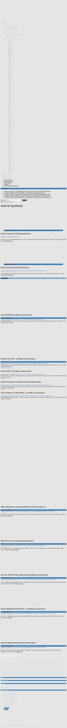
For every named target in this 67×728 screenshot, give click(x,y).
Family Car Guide (12, 31)
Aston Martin (13, 45)
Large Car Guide (11, 33)
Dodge (12, 66)
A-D (8, 40)
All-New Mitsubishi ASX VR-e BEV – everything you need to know (23, 609)
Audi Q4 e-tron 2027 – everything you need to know (18, 359)
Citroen (12, 63)
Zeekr (11, 171)
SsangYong (13, 159)
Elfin (11, 68)
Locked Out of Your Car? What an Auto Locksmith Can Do (21, 382)
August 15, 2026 (5, 511)
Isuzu (11, 98)
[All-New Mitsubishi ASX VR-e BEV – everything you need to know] (17, 605)
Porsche (12, 143)
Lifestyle (6, 175)
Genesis (12, 80)
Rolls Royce (13, 150)
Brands (6, 39)
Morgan (12, 132)
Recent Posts (4, 278)
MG (11, 128)
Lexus (12, 114)
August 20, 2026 (5, 395)
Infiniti (12, 97)
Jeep (11, 104)
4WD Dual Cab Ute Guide (11, 703)
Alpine (12, 43)
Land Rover (13, 113)
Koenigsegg (13, 110)
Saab (11, 153)
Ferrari (12, 71)
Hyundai (12, 94)
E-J (8, 67)
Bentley (12, 48)
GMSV (12, 83)
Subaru (12, 160)
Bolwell (12, 51)
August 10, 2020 (5, 270)
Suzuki (12, 162)
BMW (12, 49)
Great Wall (13, 85)
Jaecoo (12, 101)
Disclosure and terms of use (11, 185)
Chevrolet (13, 60)
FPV (11, 77)
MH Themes (33, 726)
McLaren (12, 125)
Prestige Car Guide (12, 36)
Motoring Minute (8, 172)
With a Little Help (5, 686)
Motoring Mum (8, 174)
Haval (12, 88)
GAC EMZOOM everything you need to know (16, 315)
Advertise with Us (8, 181)
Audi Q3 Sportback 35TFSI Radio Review (15, 267)
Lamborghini (13, 111)
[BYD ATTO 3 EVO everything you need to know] (17, 537)
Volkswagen (13, 166)
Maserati (12, 120)
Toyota (12, 165)
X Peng (12, 169)
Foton (11, 76)
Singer (12, 154)
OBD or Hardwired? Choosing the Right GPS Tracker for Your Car (23, 507)
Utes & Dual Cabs (12, 27)
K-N (8, 106)
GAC (11, 79)
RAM (11, 146)
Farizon (12, 70)
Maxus (12, 122)
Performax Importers (15, 138)
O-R (8, 135)
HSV (11, 91)
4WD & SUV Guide (12, 26)
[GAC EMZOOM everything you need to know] (31, 311)
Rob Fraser (12, 270)
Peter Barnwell (14, 236)
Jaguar (12, 103)
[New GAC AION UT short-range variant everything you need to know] (17, 571)
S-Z (8, 152)
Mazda (12, 123)
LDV (11, 116)
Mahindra (12, 119)
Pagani (12, 137)
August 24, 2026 (5, 319)
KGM (12, 107)
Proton (12, 144)
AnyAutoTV (7, 177)
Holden (12, 86)
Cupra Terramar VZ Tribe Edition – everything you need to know (23, 393)
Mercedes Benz (14, 126)
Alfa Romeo (13, 42)
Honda (12, 89)
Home (5, 20)
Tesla (11, 163)
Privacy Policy (7, 182)
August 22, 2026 (5, 363)
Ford (11, 74)
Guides (6, 24)
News (5, 23)
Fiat (11, 73)
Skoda (12, 156)
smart (11, 157)
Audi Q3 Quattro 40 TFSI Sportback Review (16, 233)
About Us (2, 677)
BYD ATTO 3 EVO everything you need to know (17, 541)
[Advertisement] (30, 14)
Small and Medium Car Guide (15, 34)
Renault (12, 149)
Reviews (6, 21)
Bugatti (12, 54)
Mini (11, 129)
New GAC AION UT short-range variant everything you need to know (24, 575)
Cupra (12, 64)
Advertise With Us (4, 680)
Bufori (12, 52)
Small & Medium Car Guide (11, 699)
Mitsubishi (13, 131)
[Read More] (9, 241)
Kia (11, 109)
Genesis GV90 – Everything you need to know (16, 371)
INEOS (12, 95)
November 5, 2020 (5, 236)
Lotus (11, 117)
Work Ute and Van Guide (13, 30)
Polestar (12, 141)
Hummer (12, 92)
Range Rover (13, 147)
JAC (11, 100)
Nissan (12, 134)
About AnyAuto (8, 179)
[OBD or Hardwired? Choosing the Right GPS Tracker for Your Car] (31, 503)
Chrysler (12, 61)
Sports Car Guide (11, 37)
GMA (12, 82)
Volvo (12, 168)
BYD (11, 55)
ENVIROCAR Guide (13, 28)
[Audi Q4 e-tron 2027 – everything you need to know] (31, 355)
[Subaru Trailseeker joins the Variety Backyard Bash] (17, 639)
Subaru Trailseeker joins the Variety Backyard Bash (18, 643)
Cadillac (12, 57)
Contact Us (7, 184)
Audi (11, 46)
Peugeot (12, 140)
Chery (12, 58)
